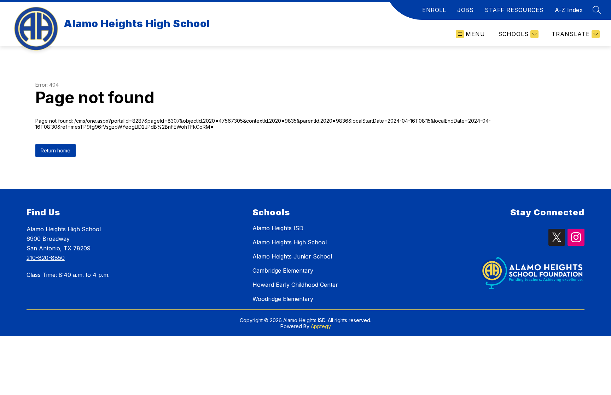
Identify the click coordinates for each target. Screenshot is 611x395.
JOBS (465, 9)
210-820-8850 (46, 257)
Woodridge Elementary (282, 298)
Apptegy (321, 326)
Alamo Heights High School (289, 242)
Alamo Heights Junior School (292, 256)
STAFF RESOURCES (514, 9)
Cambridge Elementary (282, 270)
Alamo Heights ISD (277, 228)
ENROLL (434, 9)
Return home (55, 150)
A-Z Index (569, 9)
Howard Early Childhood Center (295, 284)
